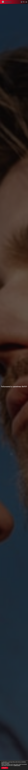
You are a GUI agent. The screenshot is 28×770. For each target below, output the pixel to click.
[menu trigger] (26, 2)
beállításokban (17, 765)
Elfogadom (5, 767)
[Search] (24, 2)
